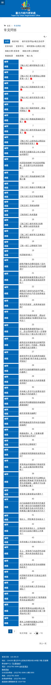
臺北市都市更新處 (25, 8)
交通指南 (16, 664)
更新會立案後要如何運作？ (31, 494)
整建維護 (9, 56)
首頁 (8, 26)
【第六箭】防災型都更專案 (31, 196)
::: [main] (4, 25)
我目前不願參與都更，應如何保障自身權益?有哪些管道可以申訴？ (33, 318)
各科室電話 (23, 667)
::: (1, 18)
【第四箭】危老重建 (28, 215)
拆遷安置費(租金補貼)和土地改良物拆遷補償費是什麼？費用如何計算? (32, 611)
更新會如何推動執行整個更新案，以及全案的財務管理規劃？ (32, 467)
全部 (7, 41)
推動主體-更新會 (12, 51)
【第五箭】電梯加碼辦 (29, 205)
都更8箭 (15, 41)
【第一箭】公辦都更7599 (31, 246)
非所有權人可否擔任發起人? (32, 542)
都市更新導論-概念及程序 (33, 41)
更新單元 (20, 46)
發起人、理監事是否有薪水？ (32, 519)
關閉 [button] (2, 2)
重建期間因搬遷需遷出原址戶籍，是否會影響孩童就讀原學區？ (32, 280)
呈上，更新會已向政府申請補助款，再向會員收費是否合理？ (32, 553)
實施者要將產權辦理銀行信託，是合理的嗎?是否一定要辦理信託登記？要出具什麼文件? (33, 331)
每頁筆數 (23, 633)
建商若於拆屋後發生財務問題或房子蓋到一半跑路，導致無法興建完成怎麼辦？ (32, 345)
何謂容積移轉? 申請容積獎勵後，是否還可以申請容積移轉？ (32, 165)
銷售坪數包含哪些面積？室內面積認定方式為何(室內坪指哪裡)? (33, 266)
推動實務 (20, 56)
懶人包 (30, 56)
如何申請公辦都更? (28, 444)
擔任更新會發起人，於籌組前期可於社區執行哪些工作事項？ (32, 531)
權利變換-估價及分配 (36, 46)
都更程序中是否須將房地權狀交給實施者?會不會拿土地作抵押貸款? (33, 358)
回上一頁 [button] (42, 643)
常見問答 (17, 26)
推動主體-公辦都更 (30, 51)
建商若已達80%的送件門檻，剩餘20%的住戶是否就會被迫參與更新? (32, 293)
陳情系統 (5, 670)
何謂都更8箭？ (26, 255)
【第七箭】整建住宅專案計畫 (32, 187)
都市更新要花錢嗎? (28, 413)
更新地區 (9, 46)
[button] (37, 633)
